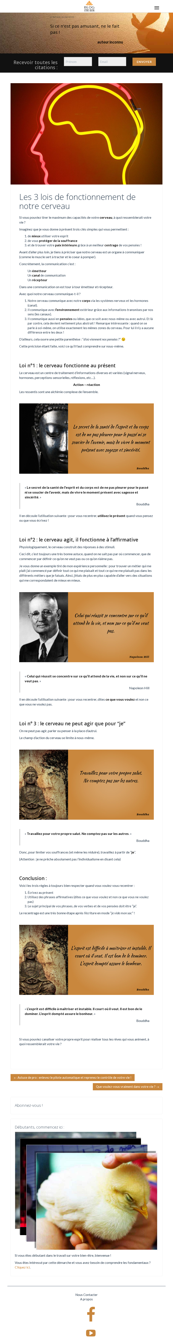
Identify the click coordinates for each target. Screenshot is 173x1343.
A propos (86, 1299)
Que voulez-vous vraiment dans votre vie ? (127, 1086)
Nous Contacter (86, 1295)
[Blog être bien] (89, 6)
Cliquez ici (22, 1267)
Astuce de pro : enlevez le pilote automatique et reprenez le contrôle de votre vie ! (72, 1077)
